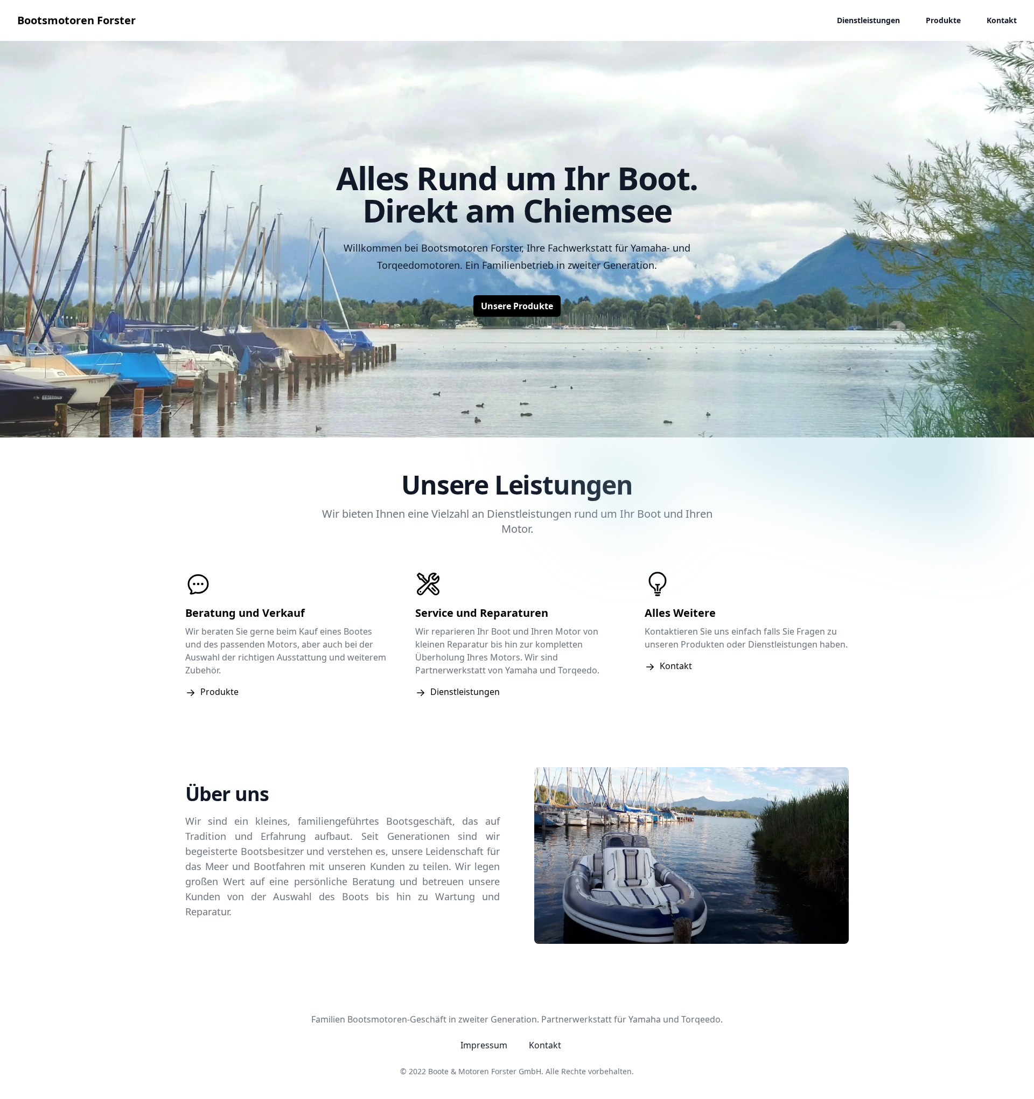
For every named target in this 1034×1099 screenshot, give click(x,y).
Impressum (483, 1045)
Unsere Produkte (517, 306)
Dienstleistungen (868, 20)
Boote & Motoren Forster (472, 1071)
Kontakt (1002, 20)
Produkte (943, 20)
